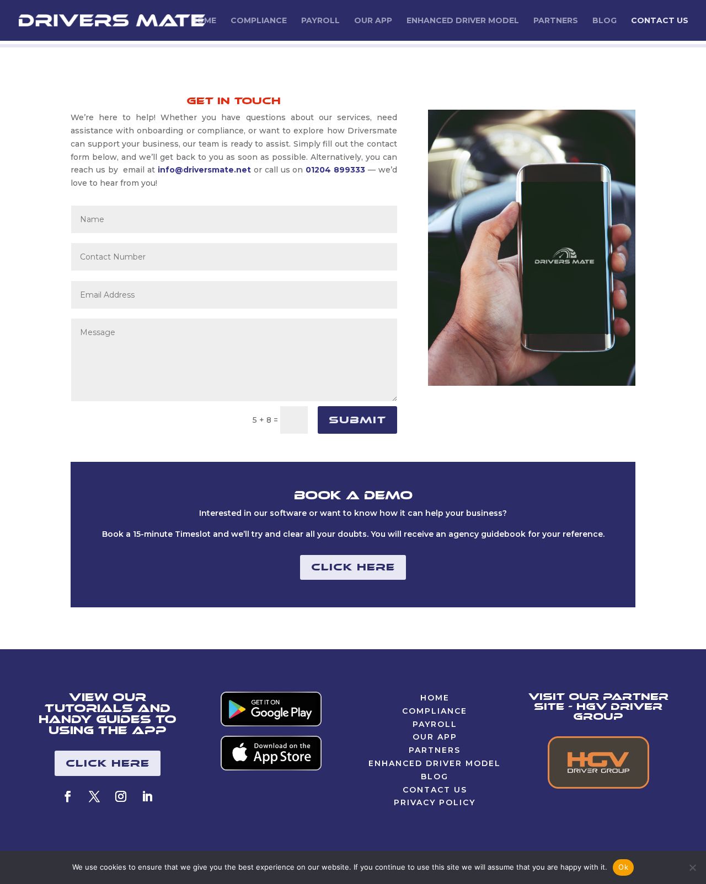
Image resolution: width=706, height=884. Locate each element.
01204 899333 (337, 170)
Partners (555, 21)
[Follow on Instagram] (121, 796)
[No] (692, 867)
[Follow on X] (94, 796)
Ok (623, 867)
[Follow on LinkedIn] (147, 796)
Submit (357, 420)
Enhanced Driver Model (463, 21)
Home (203, 21)
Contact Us (659, 21)
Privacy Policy (434, 802)
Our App (373, 21)
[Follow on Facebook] (68, 796)
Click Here (353, 567)
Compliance (259, 21)
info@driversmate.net (204, 170)
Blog (604, 21)
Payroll (320, 21)
